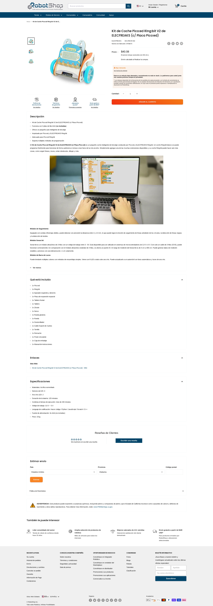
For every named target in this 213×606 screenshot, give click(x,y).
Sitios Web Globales (33, 596)
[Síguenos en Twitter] (94, 600)
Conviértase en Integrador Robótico (102, 558)
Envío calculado (127, 59)
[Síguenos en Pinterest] (103, 600)
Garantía (30, 574)
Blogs (128, 560)
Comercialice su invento (102, 579)
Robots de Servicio (53, 15)
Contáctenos (31, 581)
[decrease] (123, 93)
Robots (129, 564)
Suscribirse (171, 578)
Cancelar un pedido (34, 571)
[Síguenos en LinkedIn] (115, 600)
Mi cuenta (152, 7)
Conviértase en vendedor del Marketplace (103, 564)
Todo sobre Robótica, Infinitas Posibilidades (41, 604)
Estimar (36, 479)
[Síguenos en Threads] (119, 600)
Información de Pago (34, 577)
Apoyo (111, 15)
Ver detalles (36, 107)
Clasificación (131, 571)
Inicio (28, 21)
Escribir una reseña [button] (129, 441)
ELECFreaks (116, 41)
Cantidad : (116, 94)
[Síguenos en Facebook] (90, 600)
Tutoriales (129, 567)
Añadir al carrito (147, 102)
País (31, 467)
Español (54, 596)
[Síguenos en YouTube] (107, 600)
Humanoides (71, 15)
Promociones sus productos (103, 572)
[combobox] (97, 6)
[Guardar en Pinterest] (173, 43)
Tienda (36, 15)
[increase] (137, 93)
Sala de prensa (65, 567)
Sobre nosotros (65, 557)
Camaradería (87, 15)
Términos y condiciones (68, 560)
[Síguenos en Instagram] (98, 600)
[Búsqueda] (128, 6)
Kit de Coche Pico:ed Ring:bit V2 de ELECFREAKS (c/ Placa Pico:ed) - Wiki (59, 368)
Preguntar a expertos (75, 107)
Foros (128, 557)
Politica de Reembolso (38, 491)
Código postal (171, 467)
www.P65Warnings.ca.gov (103, 507)
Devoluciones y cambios (35, 567)
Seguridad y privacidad (68, 564)
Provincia (101, 467)
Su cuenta (30, 557)
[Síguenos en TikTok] (111, 600)
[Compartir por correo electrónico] (181, 43)
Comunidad (100, 15)
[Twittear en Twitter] (177, 43)
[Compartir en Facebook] (168, 43)
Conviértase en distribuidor (102, 568)
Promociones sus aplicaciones (104, 575)
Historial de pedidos (34, 560)
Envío (29, 564)
